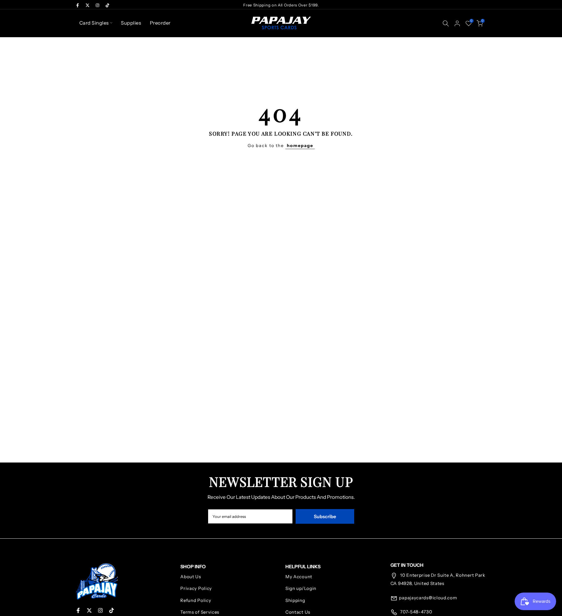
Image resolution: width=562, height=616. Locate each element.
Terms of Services (199, 612)
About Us (190, 576)
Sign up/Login (300, 588)
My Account (298, 576)
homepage (300, 145)
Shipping (295, 600)
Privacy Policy (196, 588)
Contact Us (297, 612)
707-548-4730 (415, 612)
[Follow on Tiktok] (107, 5)
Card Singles (94, 23)
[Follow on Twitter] (87, 5)
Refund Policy (195, 600)
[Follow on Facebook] (78, 5)
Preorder (160, 23)
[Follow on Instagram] (97, 5)
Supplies (131, 23)
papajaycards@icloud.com (428, 597)
